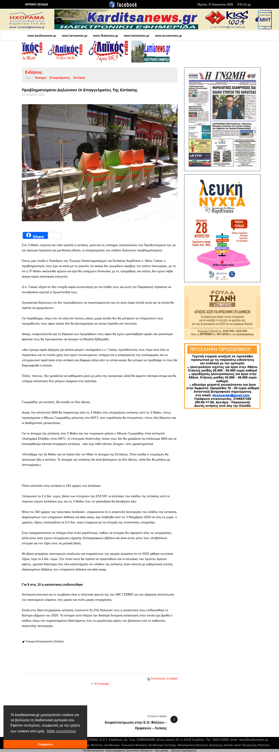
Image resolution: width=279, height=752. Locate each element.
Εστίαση (79, 77)
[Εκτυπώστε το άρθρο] (148, 678)
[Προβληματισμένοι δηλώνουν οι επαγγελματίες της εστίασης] (100, 162)
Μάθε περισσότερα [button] (61, 731)
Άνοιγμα (40, 77)
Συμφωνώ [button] (45, 744)
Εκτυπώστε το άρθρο (164, 678)
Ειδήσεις (33, 72)
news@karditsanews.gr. (254, 739)
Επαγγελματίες (60, 77)
